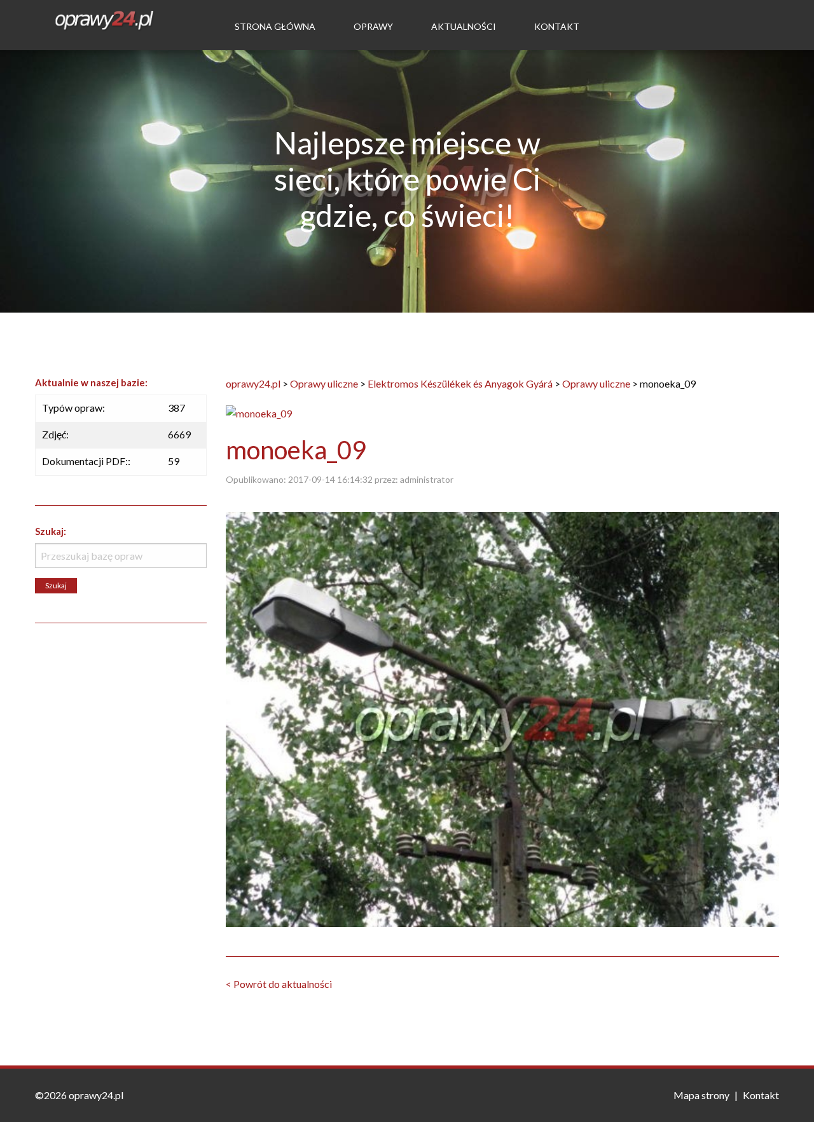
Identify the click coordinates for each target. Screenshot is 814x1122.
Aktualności (463, 26)
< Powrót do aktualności (279, 984)
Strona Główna (275, 26)
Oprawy (373, 26)
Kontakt (556, 26)
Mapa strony (701, 1095)
